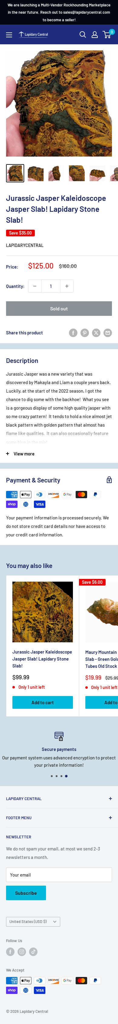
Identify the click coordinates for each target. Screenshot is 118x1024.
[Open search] (83, 34)
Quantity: (15, 286)
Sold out (59, 308)
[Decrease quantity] (34, 286)
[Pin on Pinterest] (84, 332)
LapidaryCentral (25, 245)
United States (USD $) (28, 921)
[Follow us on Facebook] (10, 952)
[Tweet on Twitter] (96, 332)
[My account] (95, 34)
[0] (107, 34)
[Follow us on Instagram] (22, 952)
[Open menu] (9, 34)
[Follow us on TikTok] (33, 952)
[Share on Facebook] (73, 332)
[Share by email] (107, 332)
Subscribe (26, 893)
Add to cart (42, 702)
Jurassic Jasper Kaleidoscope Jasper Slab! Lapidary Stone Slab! (42, 659)
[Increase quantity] (67, 286)
